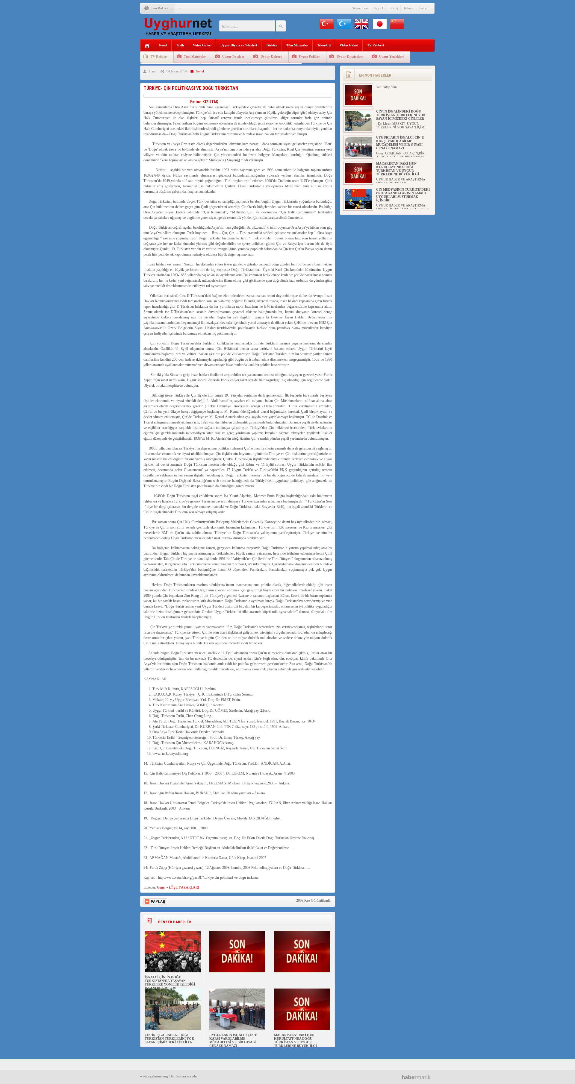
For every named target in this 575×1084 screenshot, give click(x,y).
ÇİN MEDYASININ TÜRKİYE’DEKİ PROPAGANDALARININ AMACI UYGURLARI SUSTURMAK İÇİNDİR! (403, 195)
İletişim (424, 8)
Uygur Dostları (233, 56)
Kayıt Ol (379, 8)
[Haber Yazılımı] (418, 1077)
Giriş (394, 8)
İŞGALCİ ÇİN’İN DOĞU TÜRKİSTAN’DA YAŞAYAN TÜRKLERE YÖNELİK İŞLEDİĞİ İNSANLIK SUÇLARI (170, 982)
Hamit (153, 71)
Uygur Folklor (309, 56)
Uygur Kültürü (271, 56)
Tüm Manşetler (297, 45)
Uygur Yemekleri (391, 56)
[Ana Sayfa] (147, 45)
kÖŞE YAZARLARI (184, 887)
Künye (408, 8)
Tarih (180, 45)
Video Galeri (202, 45)
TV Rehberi (375, 45)
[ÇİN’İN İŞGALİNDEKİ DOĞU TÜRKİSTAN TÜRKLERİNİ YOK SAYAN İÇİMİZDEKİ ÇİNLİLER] (173, 1029)
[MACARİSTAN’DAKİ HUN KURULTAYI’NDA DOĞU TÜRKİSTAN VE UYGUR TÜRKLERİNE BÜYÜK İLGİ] (302, 1029)
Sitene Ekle (360, 8)
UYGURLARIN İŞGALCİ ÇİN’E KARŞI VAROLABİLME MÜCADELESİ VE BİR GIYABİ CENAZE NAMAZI (233, 1040)
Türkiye (271, 45)
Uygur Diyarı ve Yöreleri (238, 45)
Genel (163, 45)
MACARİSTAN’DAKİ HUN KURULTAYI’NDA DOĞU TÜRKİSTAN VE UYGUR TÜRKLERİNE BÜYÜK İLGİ (295, 1040)
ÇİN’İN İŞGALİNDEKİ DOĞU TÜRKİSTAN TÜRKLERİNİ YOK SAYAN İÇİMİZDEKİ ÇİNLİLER (169, 1038)
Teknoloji (324, 45)
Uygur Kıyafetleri (350, 56)
